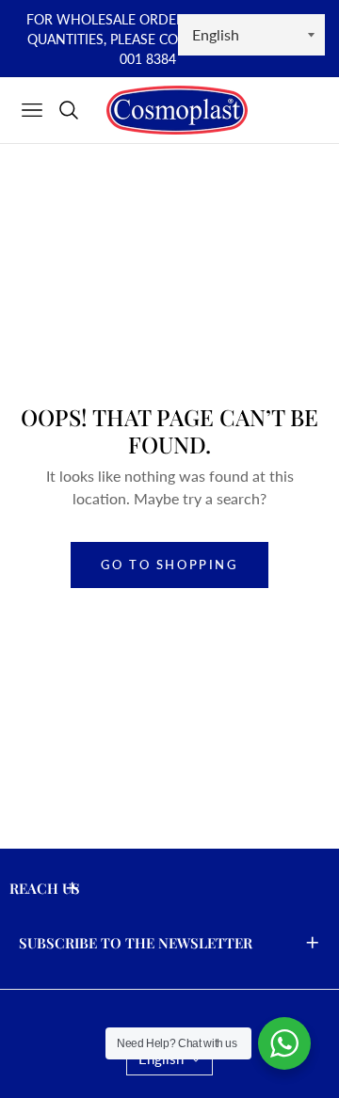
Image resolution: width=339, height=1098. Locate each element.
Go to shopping (169, 564)
